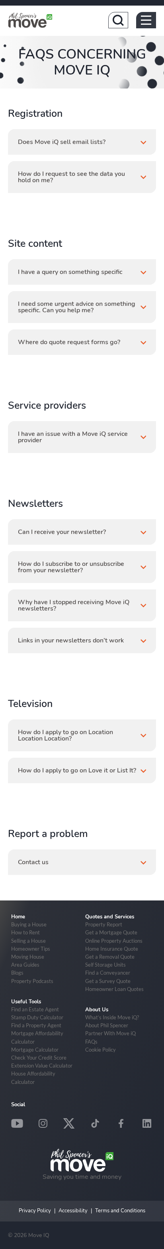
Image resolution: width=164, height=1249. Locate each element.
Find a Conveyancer (107, 972)
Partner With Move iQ (110, 1033)
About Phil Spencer (106, 1025)
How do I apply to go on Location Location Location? (65, 735)
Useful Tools (26, 1001)
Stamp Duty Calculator (37, 1017)
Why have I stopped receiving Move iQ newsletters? (73, 605)
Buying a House (29, 924)
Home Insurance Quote (111, 949)
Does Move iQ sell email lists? (61, 142)
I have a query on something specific (70, 272)
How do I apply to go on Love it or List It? (77, 770)
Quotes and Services (109, 916)
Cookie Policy (100, 1049)
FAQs (91, 1041)
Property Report (103, 924)
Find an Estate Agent (35, 1009)
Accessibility (73, 1210)
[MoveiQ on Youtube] (17, 1123)
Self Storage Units (105, 964)
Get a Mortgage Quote (111, 932)
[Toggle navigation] (146, 20)
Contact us (33, 862)
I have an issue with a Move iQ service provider (73, 437)
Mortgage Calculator (35, 1049)
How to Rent (25, 932)
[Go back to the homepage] (30, 20)
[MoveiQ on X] (69, 1123)
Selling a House (28, 941)
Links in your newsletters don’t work (71, 640)
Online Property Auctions (114, 941)
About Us (96, 1009)
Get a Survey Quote (108, 981)
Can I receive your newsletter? (62, 532)
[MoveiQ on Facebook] (121, 1123)
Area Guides (25, 964)
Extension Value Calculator (41, 1065)
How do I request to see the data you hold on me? (71, 177)
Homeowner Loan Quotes (114, 989)
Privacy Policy (35, 1210)
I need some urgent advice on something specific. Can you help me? (76, 307)
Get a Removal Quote (110, 956)
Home (18, 916)
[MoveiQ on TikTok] (95, 1123)
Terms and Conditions (120, 1210)
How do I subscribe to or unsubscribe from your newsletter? (71, 567)
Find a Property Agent (36, 1025)
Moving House (27, 956)
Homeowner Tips (30, 949)
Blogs (17, 972)
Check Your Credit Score (38, 1057)
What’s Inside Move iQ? (112, 1017)
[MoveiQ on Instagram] (43, 1123)
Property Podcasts (32, 981)
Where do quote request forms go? (69, 342)
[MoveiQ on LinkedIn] (147, 1123)
